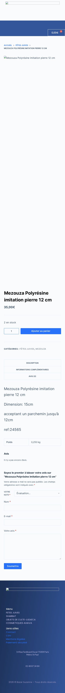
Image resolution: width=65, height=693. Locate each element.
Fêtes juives (27, 349)
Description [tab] (32, 363)
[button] (62, 23)
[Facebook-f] (29, 674)
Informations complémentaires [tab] (32, 369)
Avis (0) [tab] (32, 376)
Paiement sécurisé (16, 642)
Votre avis (10, 530)
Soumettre (13, 566)
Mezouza (41, 349)
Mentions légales (15, 639)
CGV (8, 635)
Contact (11, 632)
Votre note (7, 493)
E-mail (8, 516)
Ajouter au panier (40, 331)
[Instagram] (35, 674)
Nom (7, 501)
